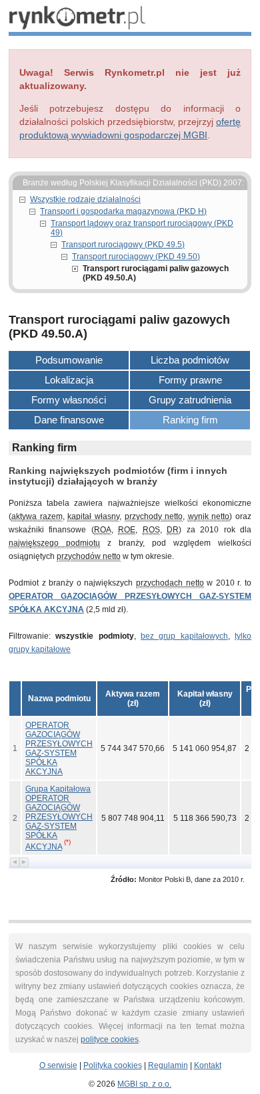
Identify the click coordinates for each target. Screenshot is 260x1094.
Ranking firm (190, 419)
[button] (133, 698)
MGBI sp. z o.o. (144, 1084)
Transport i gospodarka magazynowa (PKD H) (123, 211)
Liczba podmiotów (190, 360)
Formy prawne (190, 379)
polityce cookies (110, 1039)
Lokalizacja (69, 379)
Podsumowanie (69, 360)
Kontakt (207, 1065)
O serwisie (58, 1065)
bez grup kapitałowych (184, 636)
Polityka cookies (112, 1065)
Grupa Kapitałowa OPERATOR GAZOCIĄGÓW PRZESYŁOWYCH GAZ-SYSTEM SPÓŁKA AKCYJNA (59, 817)
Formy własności (68, 399)
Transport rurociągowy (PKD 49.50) (136, 256)
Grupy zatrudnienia (190, 399)
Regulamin (168, 1065)
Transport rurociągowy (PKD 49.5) (123, 244)
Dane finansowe (69, 419)
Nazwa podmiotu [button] (59, 698)
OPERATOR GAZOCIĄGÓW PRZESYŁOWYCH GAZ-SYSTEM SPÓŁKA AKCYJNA (59, 748)
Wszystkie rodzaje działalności (85, 199)
